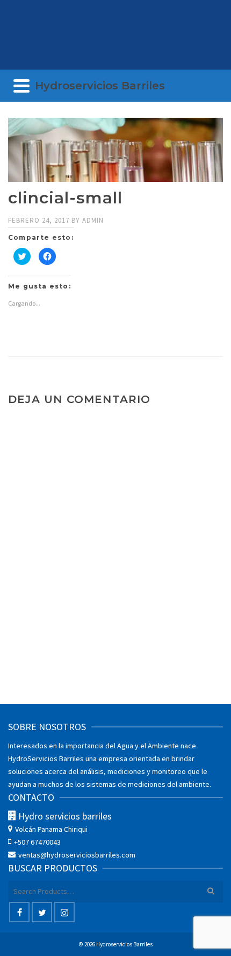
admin (93, 220)
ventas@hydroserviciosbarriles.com (76, 855)
